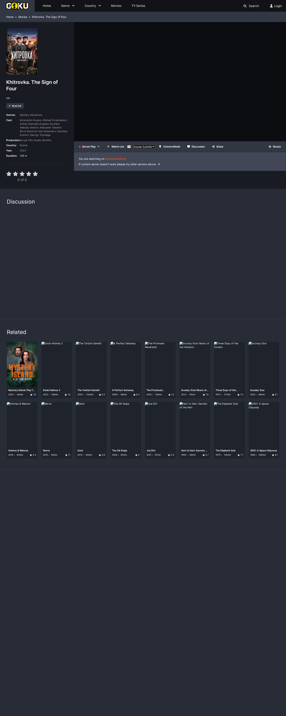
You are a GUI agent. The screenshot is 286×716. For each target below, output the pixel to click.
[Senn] (86, 429)
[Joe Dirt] (155, 429)
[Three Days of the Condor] (224, 369)
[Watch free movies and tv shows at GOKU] (17, 6)
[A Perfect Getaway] (120, 369)
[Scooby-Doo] (258, 369)
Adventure (36, 114)
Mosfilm (46, 140)
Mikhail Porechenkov (55, 120)
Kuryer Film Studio (30, 140)
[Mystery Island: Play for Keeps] (16, 369)
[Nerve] (51, 429)
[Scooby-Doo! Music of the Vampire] (189, 369)
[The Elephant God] (224, 429)
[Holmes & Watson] (16, 429)
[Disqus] (143, 260)
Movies (116, 6)
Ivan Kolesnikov (47, 131)
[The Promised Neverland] (155, 369)
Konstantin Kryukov (31, 120)
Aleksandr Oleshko (51, 127)
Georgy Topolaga (40, 135)
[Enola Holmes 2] (51, 369)
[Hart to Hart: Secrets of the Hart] (189, 429)
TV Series (138, 6)
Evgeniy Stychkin (50, 123)
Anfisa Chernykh (29, 123)
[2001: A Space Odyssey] (258, 429)
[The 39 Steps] (120, 429)
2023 (23, 150)
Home (47, 6)
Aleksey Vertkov (29, 127)
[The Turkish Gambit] (86, 369)
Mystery (24, 114)
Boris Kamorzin (29, 131)
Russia (23, 145)
